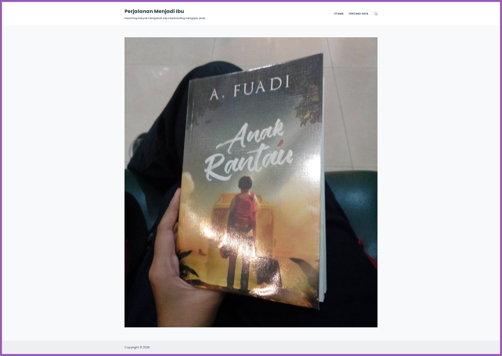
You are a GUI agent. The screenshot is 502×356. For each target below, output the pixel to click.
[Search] (376, 13)
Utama (339, 13)
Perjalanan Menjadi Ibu (154, 11)
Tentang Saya (358, 13)
